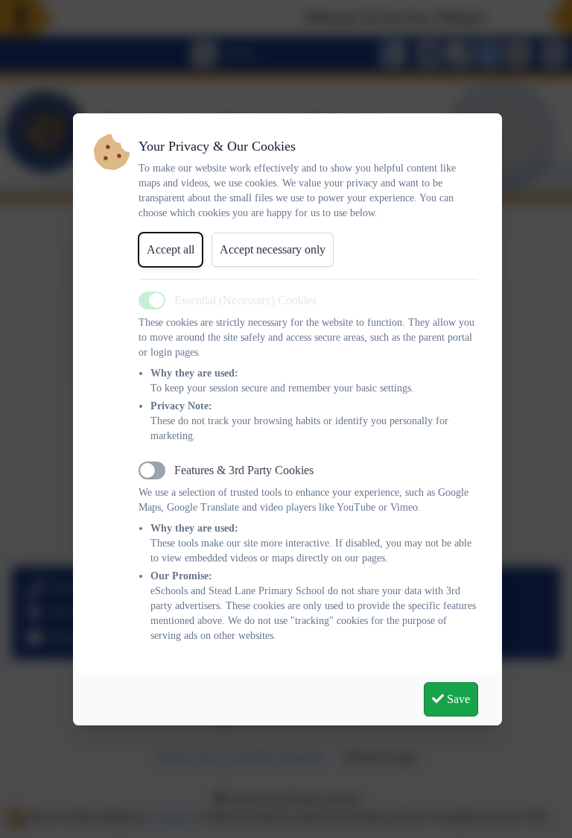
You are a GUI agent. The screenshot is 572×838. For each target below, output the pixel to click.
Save (457, 699)
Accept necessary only (272, 249)
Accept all (170, 249)
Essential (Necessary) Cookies (245, 300)
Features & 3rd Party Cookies (244, 470)
